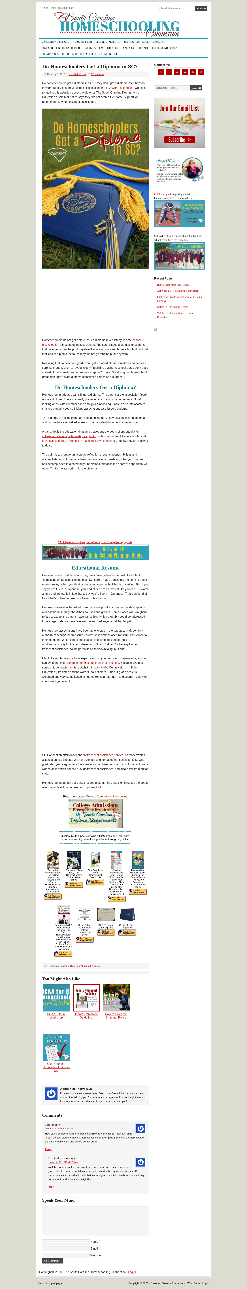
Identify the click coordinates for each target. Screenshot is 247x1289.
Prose (154, 1283)
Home (44, 8)
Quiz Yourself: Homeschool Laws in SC (56, 1067)
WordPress (193, 1283)
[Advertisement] (95, 308)
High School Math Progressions (173, 284)
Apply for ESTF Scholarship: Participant (178, 290)
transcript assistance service (105, 755)
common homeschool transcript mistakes (92, 662)
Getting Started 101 (107, 42)
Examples (128, 48)
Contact (142, 48)
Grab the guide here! (178, 240)
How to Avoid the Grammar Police (116, 1016)
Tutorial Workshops (165, 48)
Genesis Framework (173, 1283)
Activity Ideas (94, 48)
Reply (48, 1149)
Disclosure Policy (62, 8)
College (65, 966)
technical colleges (53, 440)
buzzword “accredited (119, 87)
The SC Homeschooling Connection (79, 24)
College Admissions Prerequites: (107, 796)
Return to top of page (50, 1283)
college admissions (54, 436)
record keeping (92, 966)
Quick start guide (163, 194)
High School (76, 966)
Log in (132, 1272)
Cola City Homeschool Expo (59, 54)
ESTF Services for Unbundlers (99, 54)
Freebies (112, 48)
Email (94, 1248)
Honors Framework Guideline (86, 1016)
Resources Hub (82, 42)
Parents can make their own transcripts (91, 440)
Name (94, 1241)
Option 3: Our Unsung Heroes (172, 307)
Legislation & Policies (55, 42)
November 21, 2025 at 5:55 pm (63, 1162)
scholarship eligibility (81, 436)
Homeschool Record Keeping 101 (144, 42)
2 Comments (97, 74)
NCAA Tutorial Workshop (56, 1016)
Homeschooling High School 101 (61, 48)
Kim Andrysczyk (77, 74)
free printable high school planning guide (105, 542)
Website (95, 1255)
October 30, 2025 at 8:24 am (59, 1128)
